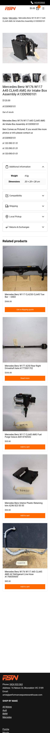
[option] (16, 78)
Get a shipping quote (25, 309)
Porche (6, 729)
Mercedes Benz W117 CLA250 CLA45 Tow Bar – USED (24, 295)
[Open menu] (43, 8)
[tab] (25, 139)
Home (5, 18)
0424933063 (39, 2)
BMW (5, 713)
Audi (5, 710)
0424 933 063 (16, 684)
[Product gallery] (25, 48)
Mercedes (13, 18)
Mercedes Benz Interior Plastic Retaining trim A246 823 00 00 (24, 504)
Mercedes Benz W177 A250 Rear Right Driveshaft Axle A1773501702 (23, 367)
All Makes (7, 707)
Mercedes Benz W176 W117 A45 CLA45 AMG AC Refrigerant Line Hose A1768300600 (23, 574)
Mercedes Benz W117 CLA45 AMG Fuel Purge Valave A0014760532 (23, 435)
